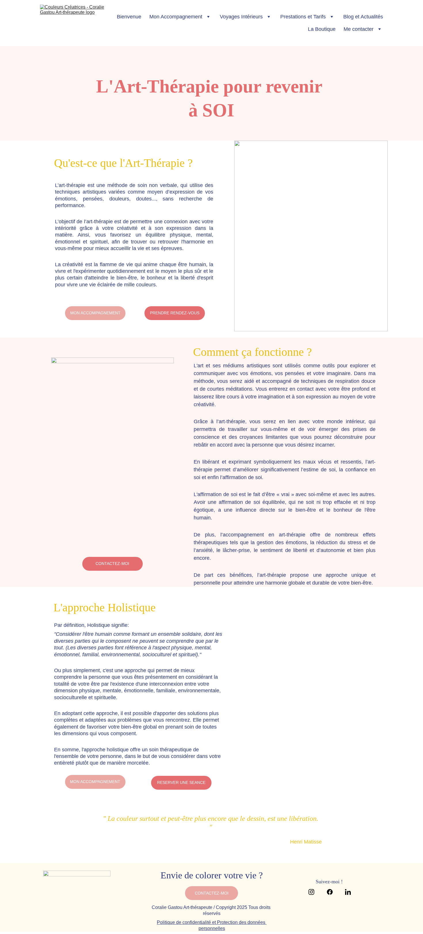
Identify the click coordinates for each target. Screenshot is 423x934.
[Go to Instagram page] (314, 892)
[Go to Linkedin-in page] (348, 892)
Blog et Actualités (363, 17)
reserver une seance (181, 782)
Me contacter (359, 29)
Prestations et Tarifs (303, 17)
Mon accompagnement (95, 313)
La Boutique (322, 29)
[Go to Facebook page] (332, 892)
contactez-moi (112, 563)
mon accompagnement (95, 781)
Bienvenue (129, 17)
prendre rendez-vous (174, 313)
